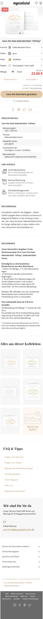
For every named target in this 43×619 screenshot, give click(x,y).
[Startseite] (3, 578)
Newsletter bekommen (15, 491)
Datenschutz (30, 594)
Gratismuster (10, 79)
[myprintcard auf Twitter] (30, 605)
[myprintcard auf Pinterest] (25, 605)
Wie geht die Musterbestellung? (19, 468)
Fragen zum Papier (13, 462)
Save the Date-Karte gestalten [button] (21, 94)
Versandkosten (36, 88)
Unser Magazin (11, 479)
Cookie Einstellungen (30, 599)
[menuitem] (36, 3)
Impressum (6, 599)
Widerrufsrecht (17, 594)
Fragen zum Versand (14, 457)
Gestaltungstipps (12, 474)
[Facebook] (13, 109)
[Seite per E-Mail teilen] (30, 109)
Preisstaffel (31, 79)
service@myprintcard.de (19, 529)
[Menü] (3, 3)
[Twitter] (24, 109)
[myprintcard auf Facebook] (20, 605)
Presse (32, 596)
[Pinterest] (18, 109)
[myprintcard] (21, 5)
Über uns (9, 485)
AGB (6, 594)
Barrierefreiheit (11, 596)
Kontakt (16, 599)
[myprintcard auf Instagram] (14, 605)
